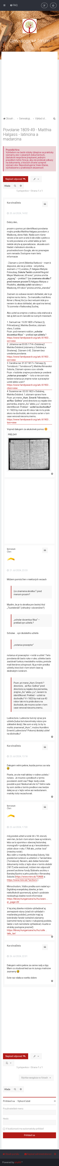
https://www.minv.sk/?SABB (29, 876)
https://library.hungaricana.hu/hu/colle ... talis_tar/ (27, 932)
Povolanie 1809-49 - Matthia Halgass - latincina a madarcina (27, 134)
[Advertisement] (29, 85)
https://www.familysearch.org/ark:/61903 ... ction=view (28, 386)
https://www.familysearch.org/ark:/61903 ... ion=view (28, 339)
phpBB (18, 1162)
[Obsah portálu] (29, 26)
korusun (11, 549)
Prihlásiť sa (9, 1101)
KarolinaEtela (14, 202)
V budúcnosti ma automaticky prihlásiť (25, 1128)
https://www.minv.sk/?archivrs (22, 880)
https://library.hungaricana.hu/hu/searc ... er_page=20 (27, 900)
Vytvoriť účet (23, 1101)
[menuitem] (13, 5)
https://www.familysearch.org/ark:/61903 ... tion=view (28, 421)
